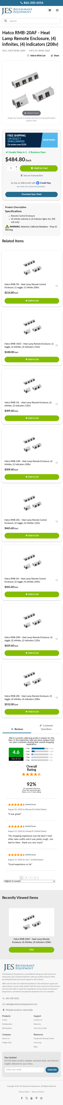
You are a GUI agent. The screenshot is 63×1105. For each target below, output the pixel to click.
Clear (31, 950)
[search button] (5, 21)
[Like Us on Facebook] (21, 1098)
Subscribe (52, 1070)
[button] (57, 11)
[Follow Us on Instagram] (41, 1098)
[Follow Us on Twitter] (26, 1098)
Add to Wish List (37, 56)
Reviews (18, 729)
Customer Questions (47, 727)
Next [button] (59, 930)
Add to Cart (41, 168)
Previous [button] (4, 930)
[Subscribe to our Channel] (31, 1098)
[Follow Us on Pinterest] (36, 1098)
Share (56, 56)
